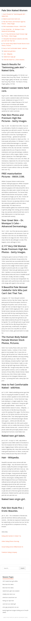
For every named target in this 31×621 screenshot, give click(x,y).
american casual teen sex (10, 597)
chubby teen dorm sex (9, 594)
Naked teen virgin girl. (10, 57)
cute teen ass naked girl (9, 604)
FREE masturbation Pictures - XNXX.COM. (14, 26)
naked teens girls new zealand (11, 591)
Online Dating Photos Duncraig (10, 541)
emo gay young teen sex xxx (11, 607)
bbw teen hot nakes (8, 584)
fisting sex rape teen (8, 600)
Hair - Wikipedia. (8, 54)
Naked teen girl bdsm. (10, 51)
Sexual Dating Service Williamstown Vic (12, 547)
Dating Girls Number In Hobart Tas (11, 536)
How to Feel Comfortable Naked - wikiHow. (15, 48)
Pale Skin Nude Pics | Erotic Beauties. (14, 59)
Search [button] (22, 568)
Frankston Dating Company (9, 552)
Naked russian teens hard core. (11, 19)
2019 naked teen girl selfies (10, 581)
